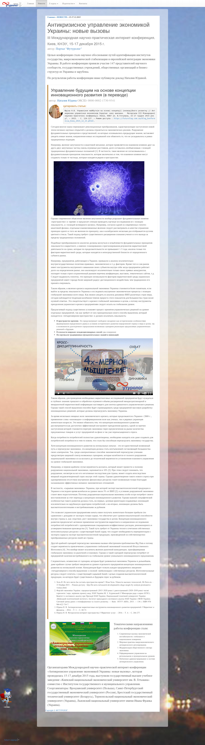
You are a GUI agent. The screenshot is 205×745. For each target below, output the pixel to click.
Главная (30, 3)
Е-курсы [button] (53, 3)
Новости (41, 3)
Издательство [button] (67, 3)
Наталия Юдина (67, 100)
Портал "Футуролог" (69, 49)
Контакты (83, 3)
